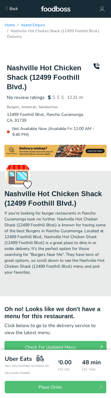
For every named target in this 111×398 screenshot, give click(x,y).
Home (10, 25)
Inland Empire (33, 25)
